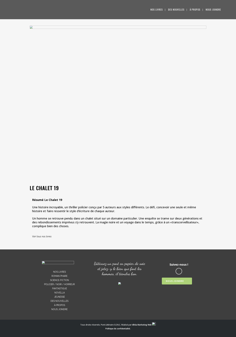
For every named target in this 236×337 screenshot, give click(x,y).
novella (59, 292)
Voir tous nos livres (42, 236)
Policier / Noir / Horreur (59, 284)
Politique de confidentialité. (118, 328)
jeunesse (59, 297)
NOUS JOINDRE (175, 281)
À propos (59, 305)
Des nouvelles (59, 301)
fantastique (59, 288)
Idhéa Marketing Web (142, 324)
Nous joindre (59, 309)
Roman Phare (59, 276)
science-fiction (59, 280)
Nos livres (59, 272)
